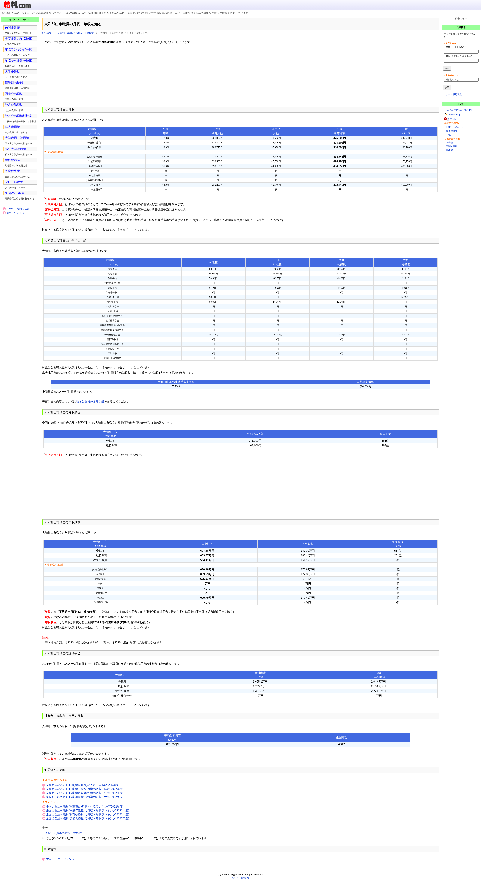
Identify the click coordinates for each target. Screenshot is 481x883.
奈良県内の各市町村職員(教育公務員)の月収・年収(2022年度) (84, 792)
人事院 (449, 142)
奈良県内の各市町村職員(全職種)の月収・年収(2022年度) (82, 785)
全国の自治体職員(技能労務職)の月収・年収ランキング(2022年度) (87, 818)
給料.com (46, 33)
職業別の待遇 (14, 82)
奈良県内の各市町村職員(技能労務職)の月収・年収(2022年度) (84, 796)
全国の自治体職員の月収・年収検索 (75, 33)
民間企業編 (12, 27)
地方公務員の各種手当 (90, 401)
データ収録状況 (454, 94)
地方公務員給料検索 (18, 115)
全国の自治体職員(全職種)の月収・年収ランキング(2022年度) (84, 806)
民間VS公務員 (14, 193)
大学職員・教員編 (17, 137)
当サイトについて (16, 212)
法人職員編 (12, 126)
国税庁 (449, 134)
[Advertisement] (240, 75)
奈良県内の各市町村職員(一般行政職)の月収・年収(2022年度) (84, 788)
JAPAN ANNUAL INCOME (459, 110)
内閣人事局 (451, 146)
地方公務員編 (14, 104)
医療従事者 (12, 171)
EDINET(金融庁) (454, 127)
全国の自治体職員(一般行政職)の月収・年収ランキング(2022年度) (87, 810)
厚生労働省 (451, 131)
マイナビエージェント (60, 859)
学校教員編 (12, 160)
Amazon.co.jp (454, 114)
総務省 (449, 150)
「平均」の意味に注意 (18, 208)
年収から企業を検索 (18, 60)
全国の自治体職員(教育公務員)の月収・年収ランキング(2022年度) (87, 814)
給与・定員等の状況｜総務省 (63, 833)
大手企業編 (12, 71)
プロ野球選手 (14, 182)
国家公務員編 (14, 93)
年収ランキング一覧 (18, 49)
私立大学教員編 (15, 149)
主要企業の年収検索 (18, 38)
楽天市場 (451, 119)
